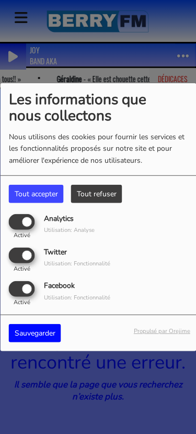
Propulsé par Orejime (162, 331)
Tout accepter (36, 193)
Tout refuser (97, 193)
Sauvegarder (35, 333)
